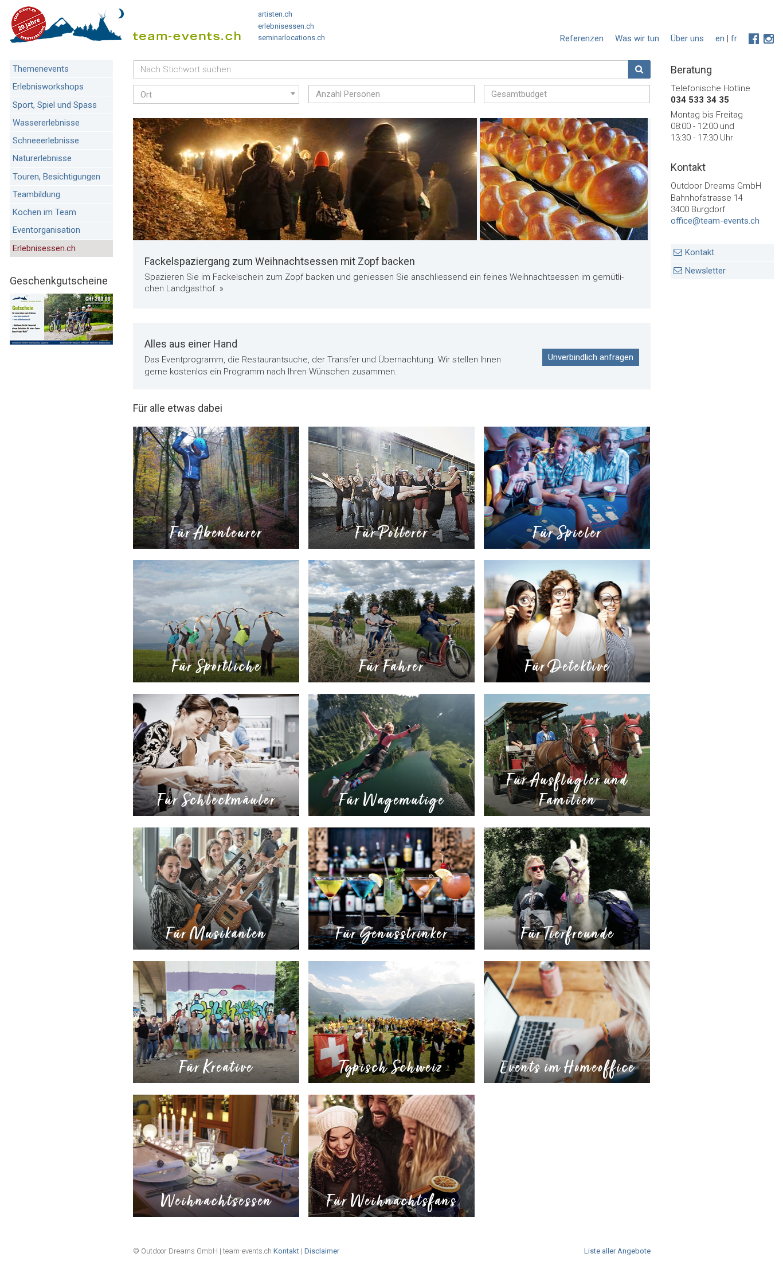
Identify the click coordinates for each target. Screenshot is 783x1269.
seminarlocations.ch (291, 37)
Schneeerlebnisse (46, 140)
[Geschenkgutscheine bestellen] (61, 342)
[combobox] (216, 94)
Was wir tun (637, 38)
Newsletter (705, 270)
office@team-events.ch (715, 221)
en (720, 38)
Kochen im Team (44, 212)
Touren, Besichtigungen (56, 176)
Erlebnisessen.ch (44, 248)
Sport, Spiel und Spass (55, 105)
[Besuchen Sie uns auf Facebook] (754, 39)
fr (734, 38)
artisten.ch (275, 14)
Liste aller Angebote (617, 1251)
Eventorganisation (46, 230)
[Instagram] (769, 39)
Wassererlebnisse (46, 123)
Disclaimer (321, 1251)
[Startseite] (125, 27)
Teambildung (36, 194)
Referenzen (582, 38)
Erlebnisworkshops (48, 86)
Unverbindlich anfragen (590, 357)
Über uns (687, 38)
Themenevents (41, 69)
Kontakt (699, 252)
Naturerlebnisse (42, 158)
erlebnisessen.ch (286, 26)
